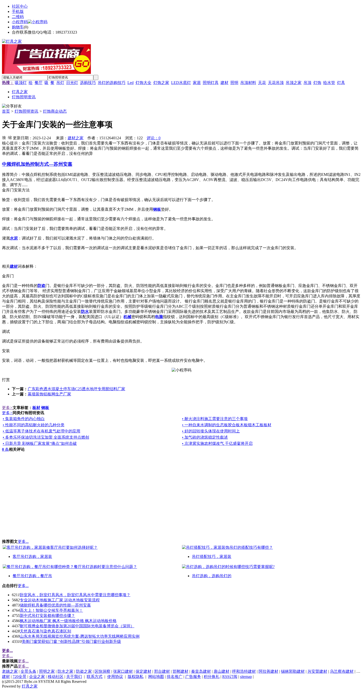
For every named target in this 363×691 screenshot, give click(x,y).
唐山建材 (221, 671)
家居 (197, 83)
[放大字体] (4, 137)
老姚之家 (10, 671)
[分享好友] (12, 106)
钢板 (45, 408)
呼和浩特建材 (244, 671)
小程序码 (20, 22)
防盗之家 (84, 671)
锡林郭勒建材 (293, 671)
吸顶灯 (21, 83)
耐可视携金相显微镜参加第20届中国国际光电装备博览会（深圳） (77, 626)
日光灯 (72, 83)
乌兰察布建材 (342, 671)
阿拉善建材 (268, 671)
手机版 (18, 11)
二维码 (18, 17)
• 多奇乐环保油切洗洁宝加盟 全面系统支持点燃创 (46, 437)
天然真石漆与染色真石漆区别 (45, 631)
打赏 (6, 380)
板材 (36, 408)
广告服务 (193, 676)
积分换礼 (212, 676)
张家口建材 (123, 671)
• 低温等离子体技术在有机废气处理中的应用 (41, 431)
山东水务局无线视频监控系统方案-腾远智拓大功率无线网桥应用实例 (80, 636)
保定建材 (143, 671)
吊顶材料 (248, 83)
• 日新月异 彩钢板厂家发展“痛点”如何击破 (40, 443)
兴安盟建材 (317, 671)
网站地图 (156, 676)
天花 (262, 83)
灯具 (341, 83)
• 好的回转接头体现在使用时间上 (211, 431)
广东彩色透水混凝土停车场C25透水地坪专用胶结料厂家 (76, 389)
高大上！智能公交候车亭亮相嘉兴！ (51, 610)
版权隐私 (135, 676)
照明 (234, 83)
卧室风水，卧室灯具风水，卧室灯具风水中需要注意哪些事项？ (75, 595)
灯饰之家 (161, 83)
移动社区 (55, 676)
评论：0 (154, 138)
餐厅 (38, 83)
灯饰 (317, 83)
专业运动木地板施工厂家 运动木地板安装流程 (60, 600)
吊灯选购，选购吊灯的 (211, 576)
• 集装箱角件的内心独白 (24, 419)
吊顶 (307, 83)
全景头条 (28, 671)
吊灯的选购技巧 (111, 83)
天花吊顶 (276, 83)
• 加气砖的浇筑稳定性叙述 (205, 437)
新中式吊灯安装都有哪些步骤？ (47, 615)
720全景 (19, 676)
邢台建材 (162, 671)
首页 (6, 111)
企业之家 (37, 676)
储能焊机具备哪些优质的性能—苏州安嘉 (55, 605)
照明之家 (47, 671)
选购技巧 (88, 83)
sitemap (246, 676)
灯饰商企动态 (55, 111)
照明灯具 (211, 83)
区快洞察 (102, 671)
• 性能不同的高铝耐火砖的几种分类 (33, 425)
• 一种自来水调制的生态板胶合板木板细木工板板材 (226, 425)
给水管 (329, 83)
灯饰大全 (143, 83)
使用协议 (115, 676)
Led (130, 83)
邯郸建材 (180, 671)
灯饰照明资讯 (26, 111)
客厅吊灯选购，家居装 (32, 556)
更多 (7, 408)
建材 (224, 83)
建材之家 (75, 138)
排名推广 (174, 676)
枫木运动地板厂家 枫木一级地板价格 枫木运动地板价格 (68, 621)
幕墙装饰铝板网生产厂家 (49, 394)
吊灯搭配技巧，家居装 (211, 556)
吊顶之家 (294, 83)
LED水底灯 (181, 83)
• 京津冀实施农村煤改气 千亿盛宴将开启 (217, 443)
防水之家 (65, 671)
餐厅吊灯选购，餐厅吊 (32, 576)
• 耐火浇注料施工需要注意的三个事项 (215, 419)
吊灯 (60, 83)
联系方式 (94, 676)
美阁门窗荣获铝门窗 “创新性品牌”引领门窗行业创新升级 (71, 641)
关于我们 (74, 676)
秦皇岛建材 (201, 671)
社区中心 (20, 6)
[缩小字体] (10, 137)
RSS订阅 (229, 676)
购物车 (18, 27)
